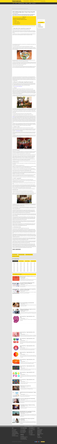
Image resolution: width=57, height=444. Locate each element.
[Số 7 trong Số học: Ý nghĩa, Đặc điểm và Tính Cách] (15, 340)
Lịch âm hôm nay (15, 431)
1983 (31, 266)
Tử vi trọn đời (23, 432)
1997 (31, 268)
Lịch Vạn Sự (14, 430)
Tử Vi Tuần (31, 431)
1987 (20, 267)
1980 (20, 266)
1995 (24, 268)
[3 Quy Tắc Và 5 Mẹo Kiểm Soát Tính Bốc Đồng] (15, 400)
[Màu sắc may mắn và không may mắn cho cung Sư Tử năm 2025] (15, 278)
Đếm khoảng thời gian (29, 254)
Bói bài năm (39, 431)
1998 (34, 268)
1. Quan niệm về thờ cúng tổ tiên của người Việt (19, 18)
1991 (34, 267)
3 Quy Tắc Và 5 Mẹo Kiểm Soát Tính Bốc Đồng (27, 398)
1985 (14, 267)
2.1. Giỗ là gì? (15, 20)
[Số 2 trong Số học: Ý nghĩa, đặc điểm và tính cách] (15, 374)
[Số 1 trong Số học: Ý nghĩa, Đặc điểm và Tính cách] (15, 381)
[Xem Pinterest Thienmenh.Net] (37, 441)
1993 (17, 268)
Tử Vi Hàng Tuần (23, 430)
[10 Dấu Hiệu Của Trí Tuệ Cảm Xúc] (15, 388)
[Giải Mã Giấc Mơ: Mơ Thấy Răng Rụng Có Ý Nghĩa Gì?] (15, 394)
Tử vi (16, 3)
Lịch (13, 3)
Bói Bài (26, 3)
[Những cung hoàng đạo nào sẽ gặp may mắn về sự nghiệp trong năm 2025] (15, 311)
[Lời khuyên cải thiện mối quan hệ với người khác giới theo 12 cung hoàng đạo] (15, 291)
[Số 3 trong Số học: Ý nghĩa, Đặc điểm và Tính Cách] (15, 368)
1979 (17, 266)
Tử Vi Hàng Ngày (23, 429)
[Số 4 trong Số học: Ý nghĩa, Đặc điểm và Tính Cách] (15, 361)
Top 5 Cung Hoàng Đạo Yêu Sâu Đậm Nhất (27, 302)
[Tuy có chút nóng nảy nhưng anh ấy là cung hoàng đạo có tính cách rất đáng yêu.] (15, 284)
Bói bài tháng (40, 430)
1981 (24, 266)
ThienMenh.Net (20, 441)
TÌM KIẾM (41, 22)
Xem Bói (30, 3)
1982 (27, 266)
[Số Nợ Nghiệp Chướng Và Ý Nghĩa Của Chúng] (15, 407)
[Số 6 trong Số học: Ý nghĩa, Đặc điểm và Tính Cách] (15, 348)
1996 (27, 268)
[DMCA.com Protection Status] (43, 441)
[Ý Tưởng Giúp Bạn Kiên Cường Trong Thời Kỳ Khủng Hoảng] (15, 420)
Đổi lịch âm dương (21, 254)
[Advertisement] (28, 6)
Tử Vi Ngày (31, 430)
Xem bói (39, 436)
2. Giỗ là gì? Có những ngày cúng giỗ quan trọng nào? (20, 19)
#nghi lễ (14, 249)
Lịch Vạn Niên (15, 254)
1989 (27, 267)
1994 (20, 268)
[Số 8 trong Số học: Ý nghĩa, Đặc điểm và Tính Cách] (15, 334)
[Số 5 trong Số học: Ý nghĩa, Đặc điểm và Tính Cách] (15, 354)
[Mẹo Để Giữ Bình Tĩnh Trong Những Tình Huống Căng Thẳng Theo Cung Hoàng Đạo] (15, 413)
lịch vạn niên (15, 86)
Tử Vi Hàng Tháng (23, 431)
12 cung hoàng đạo (21, 3)
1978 (14, 266)
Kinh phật (33, 3)
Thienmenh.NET (20, 86)
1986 (17, 267)
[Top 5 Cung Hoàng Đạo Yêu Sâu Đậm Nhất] (15, 305)
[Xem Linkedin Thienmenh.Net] (38, 441)
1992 (14, 268)
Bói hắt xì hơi (40, 437)
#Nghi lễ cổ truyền (18, 249)
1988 (24, 267)
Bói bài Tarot (40, 432)
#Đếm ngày (39, 25)
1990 (31, 267)
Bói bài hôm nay (40, 429)
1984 (34, 266)
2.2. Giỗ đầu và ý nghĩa (16, 21)
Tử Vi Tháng (31, 432)
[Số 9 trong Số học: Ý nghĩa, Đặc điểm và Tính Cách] (15, 319)
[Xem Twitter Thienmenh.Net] (36, 441)
